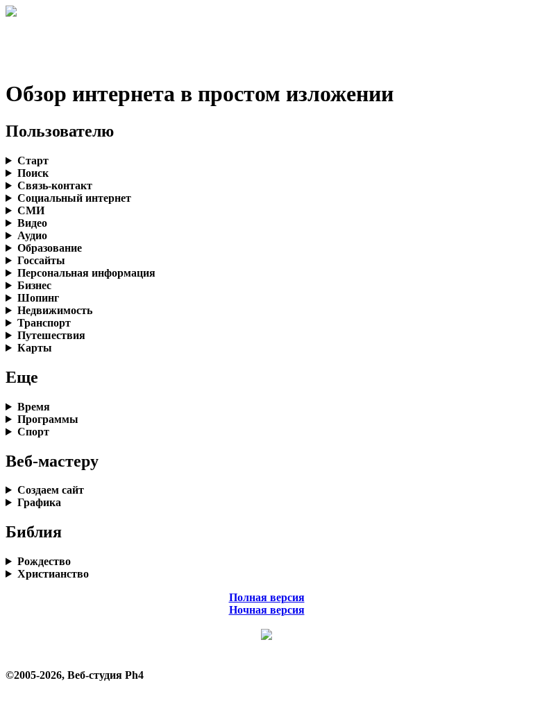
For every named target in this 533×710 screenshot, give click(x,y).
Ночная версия (267, 610)
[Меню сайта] (266, 636)
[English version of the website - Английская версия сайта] (11, 13)
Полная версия (267, 597)
